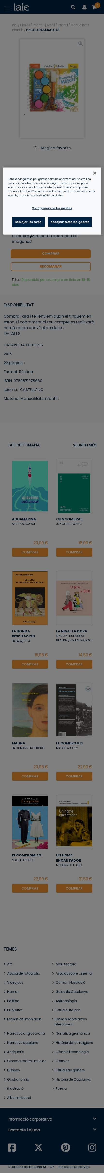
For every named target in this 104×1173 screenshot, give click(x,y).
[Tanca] (94, 173)
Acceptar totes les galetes (70, 222)
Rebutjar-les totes (28, 222)
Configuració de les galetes (52, 208)
